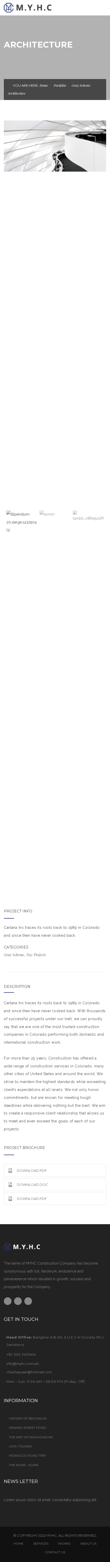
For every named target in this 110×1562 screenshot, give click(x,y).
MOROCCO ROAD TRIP (27, 1455)
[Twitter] (18, 1301)
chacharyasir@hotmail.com (29, 1372)
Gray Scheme (81, 85)
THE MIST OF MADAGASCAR (31, 1437)
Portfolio (60, 85)
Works (64, 1543)
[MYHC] (36, 7)
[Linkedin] (28, 1301)
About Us (88, 1543)
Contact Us (55, 1552)
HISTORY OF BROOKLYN (28, 1418)
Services (40, 1543)
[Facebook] (8, 1301)
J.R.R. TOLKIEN (20, 1446)
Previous (10, 312)
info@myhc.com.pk (22, 1364)
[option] (55, 146)
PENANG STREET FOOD (27, 1428)
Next (99, 312)
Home (44, 85)
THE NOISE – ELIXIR (23, 1465)
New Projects (36, 954)
